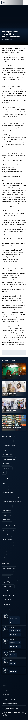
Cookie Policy (6, 694)
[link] (14, 371)
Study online (5, 463)
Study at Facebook (15, 630)
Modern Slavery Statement (10, 703)
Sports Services (6, 510)
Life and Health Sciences (9, 410)
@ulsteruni (12, 671)
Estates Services (6, 519)
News (4, 552)
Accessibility (6, 685)
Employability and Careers (9, 581)
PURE (4, 473)
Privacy (5, 681)
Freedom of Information (9, 699)
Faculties (5, 548)
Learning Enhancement (8, 595)
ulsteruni (12, 663)
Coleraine (5, 487)
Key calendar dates (8, 544)
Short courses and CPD (8, 458)
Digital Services (6, 576)
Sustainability (6, 608)
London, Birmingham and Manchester (13, 501)
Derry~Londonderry (7, 492)
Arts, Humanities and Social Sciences (12, 376)
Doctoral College (6, 467)
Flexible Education (7, 590)
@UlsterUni (12, 621)
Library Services (6, 514)
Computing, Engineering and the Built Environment (10, 393)
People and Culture (7, 599)
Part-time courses (7, 454)
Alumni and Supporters (8, 567)
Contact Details (7, 535)
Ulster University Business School (11, 427)
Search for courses (8, 441)
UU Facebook (13, 634)
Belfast (4, 483)
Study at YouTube (15, 642)
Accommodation (6, 505)
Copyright (5, 690)
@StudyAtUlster (14, 618)
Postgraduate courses (8, 449)
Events (4, 557)
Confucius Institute (7, 572)
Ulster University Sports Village (11, 497)
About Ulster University (9, 530)
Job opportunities (7, 539)
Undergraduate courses (8, 445)
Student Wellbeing (7, 604)
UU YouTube (13, 646)
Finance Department (8, 585)
